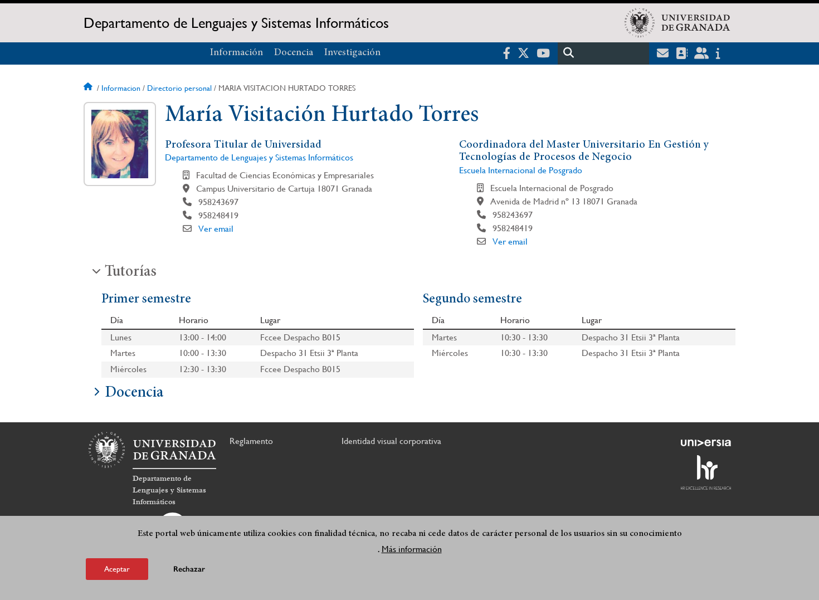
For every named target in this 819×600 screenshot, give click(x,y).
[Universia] (706, 443)
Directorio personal (179, 88)
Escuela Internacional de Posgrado (520, 170)
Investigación (352, 53)
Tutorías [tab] (131, 272)
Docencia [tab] (134, 393)
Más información (412, 549)
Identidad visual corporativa (391, 441)
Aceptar (117, 568)
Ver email (215, 228)
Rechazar (189, 569)
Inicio (89, 88)
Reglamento (251, 441)
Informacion (120, 88)
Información (236, 53)
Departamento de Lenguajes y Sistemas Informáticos (236, 23)
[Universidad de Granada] (677, 23)
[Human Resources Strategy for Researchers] (706, 472)
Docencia (293, 53)
